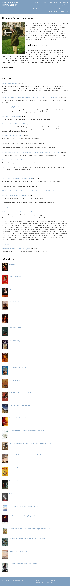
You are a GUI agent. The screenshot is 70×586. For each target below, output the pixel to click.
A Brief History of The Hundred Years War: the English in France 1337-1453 (31, 529)
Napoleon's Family (14, 341)
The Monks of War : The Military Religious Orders (23, 516)
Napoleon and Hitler (15, 327)
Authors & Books (63, 9)
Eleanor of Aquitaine (15, 276)
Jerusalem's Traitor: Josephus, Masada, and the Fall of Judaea (27, 455)
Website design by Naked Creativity (45, 582)
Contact (56, 2)
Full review (5, 174)
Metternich (12, 315)
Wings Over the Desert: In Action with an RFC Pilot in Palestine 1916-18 (30, 443)
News (44, 2)
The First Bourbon (14, 380)
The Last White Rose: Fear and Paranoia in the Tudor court (26, 431)
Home (34, 2)
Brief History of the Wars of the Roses (20, 392)
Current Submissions (50, 9)
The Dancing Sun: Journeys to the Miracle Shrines (23, 506)
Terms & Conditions (50, 580)
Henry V (11, 493)
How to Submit (37, 9)
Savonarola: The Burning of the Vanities (20, 418)
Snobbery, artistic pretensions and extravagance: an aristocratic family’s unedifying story (28, 190)
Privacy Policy (39, 580)
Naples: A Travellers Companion (18, 551)
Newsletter (65, 2)
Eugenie (11, 289)
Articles (50, 2)
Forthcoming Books (62, 11)
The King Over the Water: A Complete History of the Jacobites (27, 538)
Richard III (12, 354)
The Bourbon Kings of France (17, 367)
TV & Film (52, 11)
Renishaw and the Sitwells (16, 481)
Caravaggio (12, 264)
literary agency (10, 3)
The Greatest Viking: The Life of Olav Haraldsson (23, 563)
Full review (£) (6, 244)
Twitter (66, 5)
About (39, 2)
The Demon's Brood (15, 468)
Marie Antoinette (14, 301)
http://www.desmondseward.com (22, 73)
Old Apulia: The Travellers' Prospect (19, 405)
